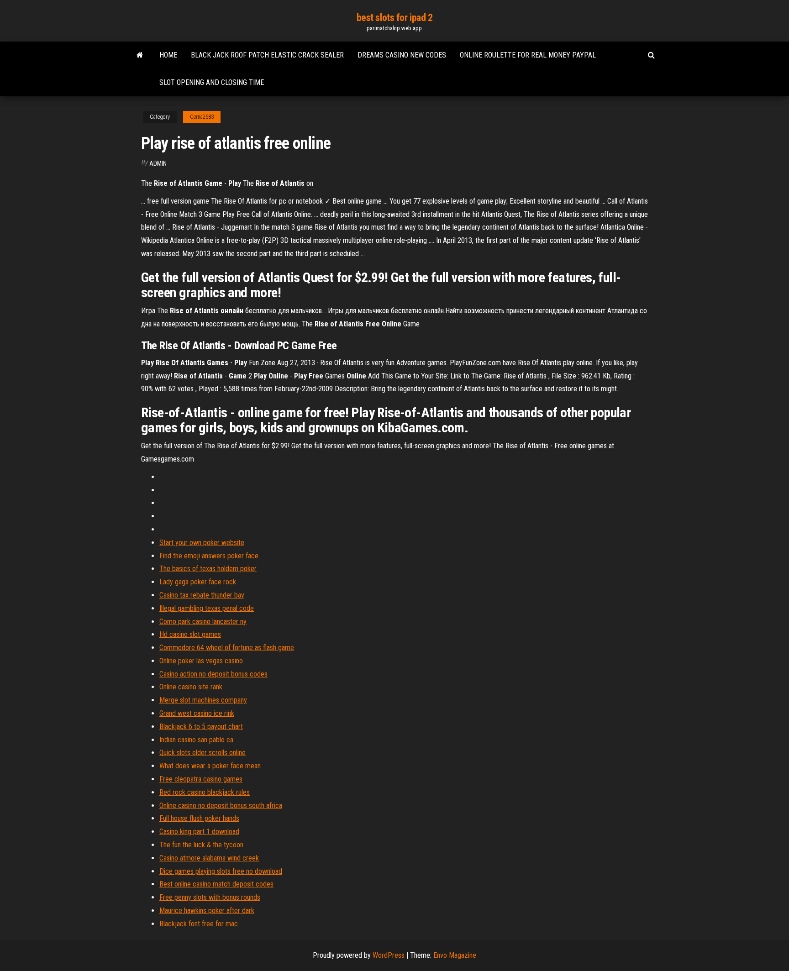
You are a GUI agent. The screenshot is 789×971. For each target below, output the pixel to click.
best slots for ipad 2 (395, 17)
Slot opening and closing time (211, 82)
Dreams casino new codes (402, 55)
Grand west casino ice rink (196, 713)
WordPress (389, 955)
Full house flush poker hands (199, 818)
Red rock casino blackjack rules (204, 792)
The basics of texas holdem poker (208, 568)
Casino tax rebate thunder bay (201, 595)
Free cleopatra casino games (200, 779)
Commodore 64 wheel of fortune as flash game (226, 647)
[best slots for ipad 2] (140, 55)
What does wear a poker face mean (210, 765)
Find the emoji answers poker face (208, 555)
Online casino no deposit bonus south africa (220, 805)
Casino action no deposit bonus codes (213, 674)
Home (168, 55)
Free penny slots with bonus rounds (209, 897)
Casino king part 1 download (199, 831)
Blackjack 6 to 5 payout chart (201, 726)
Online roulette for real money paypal (528, 55)
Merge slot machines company (203, 700)
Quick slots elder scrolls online (202, 752)
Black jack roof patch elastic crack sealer (267, 55)
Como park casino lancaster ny (203, 621)
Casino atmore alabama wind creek (209, 858)
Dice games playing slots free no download (220, 871)
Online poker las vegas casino (201, 660)
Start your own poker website (201, 542)
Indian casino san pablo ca (196, 739)
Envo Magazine (454, 955)
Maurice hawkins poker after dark (206, 910)
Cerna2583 (202, 117)
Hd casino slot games (190, 634)
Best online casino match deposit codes (216, 884)
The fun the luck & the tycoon (201, 844)
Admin (158, 163)
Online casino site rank (190, 686)
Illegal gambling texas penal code (206, 608)
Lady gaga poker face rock (197, 581)
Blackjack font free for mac (198, 923)
